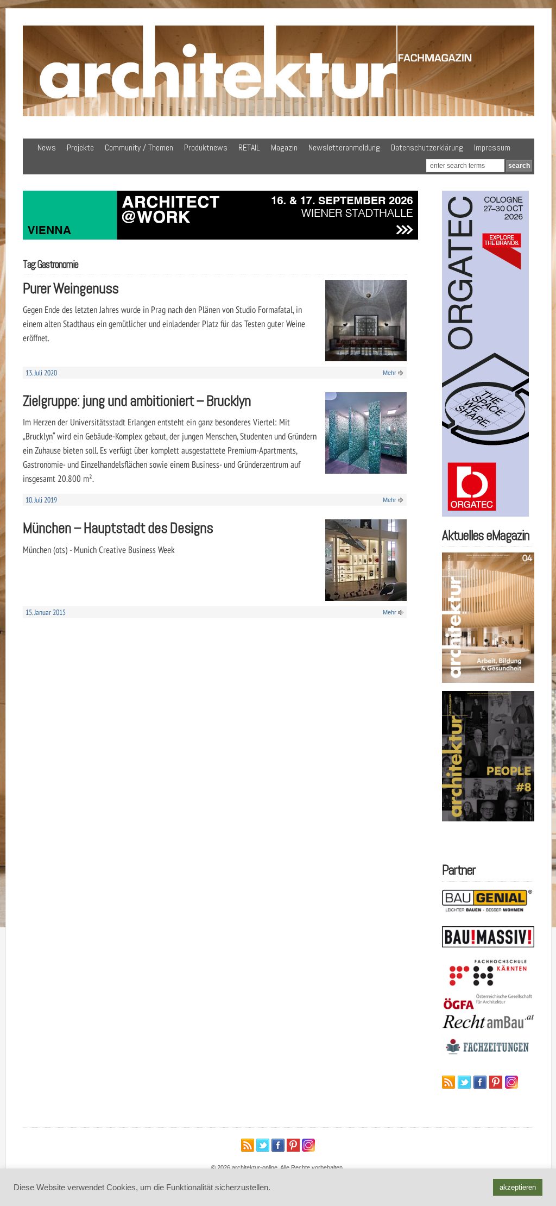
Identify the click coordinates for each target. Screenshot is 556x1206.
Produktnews (206, 147)
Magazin (284, 147)
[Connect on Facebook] (479, 1082)
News (46, 147)
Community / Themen (139, 147)
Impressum (492, 147)
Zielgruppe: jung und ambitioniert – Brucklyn (137, 400)
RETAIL (249, 147)
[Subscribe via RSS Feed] (448, 1082)
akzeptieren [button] (518, 1187)
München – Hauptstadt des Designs (118, 527)
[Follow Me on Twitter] (464, 1082)
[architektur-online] (278, 114)
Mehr (389, 372)
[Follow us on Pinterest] (495, 1082)
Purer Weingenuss (70, 288)
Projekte (80, 147)
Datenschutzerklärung (427, 147)
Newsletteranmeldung (344, 147)
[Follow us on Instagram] (511, 1082)
